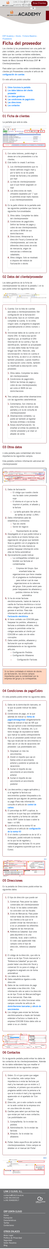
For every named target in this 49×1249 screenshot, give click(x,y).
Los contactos (14, 106)
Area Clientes (39, 3)
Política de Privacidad (13, 1238)
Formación (8, 1218)
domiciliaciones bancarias (19, 1006)
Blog (31, 5)
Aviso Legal (8, 1235)
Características (10, 1220)
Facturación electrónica (18, 617)
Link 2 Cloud (19, 2)
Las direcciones (14, 103)
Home (6, 1215)
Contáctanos (9, 1225)
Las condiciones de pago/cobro (21, 100)
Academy (17, 5)
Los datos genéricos (16, 97)
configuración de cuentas (13, 75)
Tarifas (26, 5)
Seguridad (8, 1240)
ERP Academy (8, 36)
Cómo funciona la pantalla (19, 88)
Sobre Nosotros (10, 1243)
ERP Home (29, 2)
